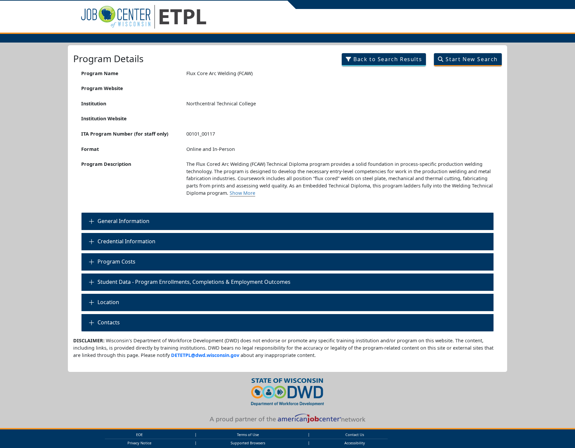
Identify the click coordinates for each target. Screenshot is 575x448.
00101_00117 (200, 134)
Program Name (99, 73)
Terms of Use (248, 434)
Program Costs (116, 261)
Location (108, 302)
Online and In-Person (210, 149)
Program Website (102, 88)
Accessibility (354, 442)
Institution (93, 103)
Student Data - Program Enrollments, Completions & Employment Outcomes (193, 281)
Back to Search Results (386, 59)
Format (90, 149)
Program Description (106, 164)
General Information (123, 221)
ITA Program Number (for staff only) (124, 134)
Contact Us (354, 434)
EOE (139, 434)
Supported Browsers (248, 442)
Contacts (108, 322)
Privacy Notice (139, 442)
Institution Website (104, 118)
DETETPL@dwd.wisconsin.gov (205, 355)
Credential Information (126, 241)
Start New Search (471, 59)
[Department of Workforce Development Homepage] (287, 391)
